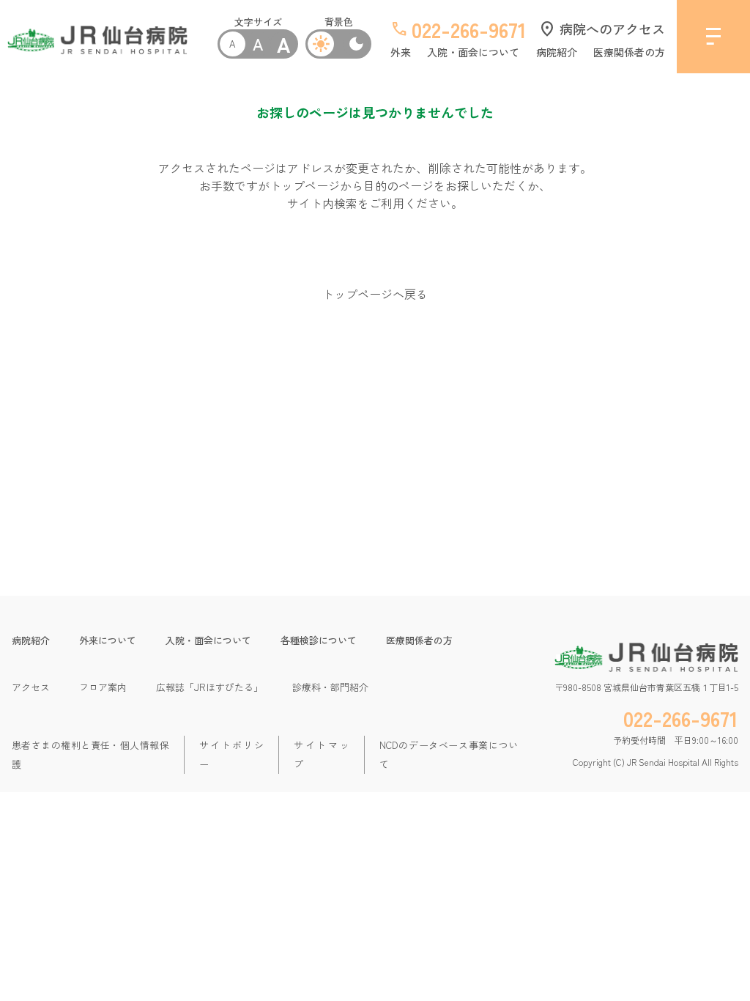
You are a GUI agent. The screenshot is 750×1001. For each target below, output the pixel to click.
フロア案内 (103, 687)
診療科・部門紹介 (330, 687)
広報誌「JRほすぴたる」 (209, 687)
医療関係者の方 (629, 52)
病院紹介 (556, 52)
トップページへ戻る (375, 294)
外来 (400, 52)
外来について (107, 640)
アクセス (31, 687)
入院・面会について (473, 52)
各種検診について (319, 640)
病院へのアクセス (601, 28)
